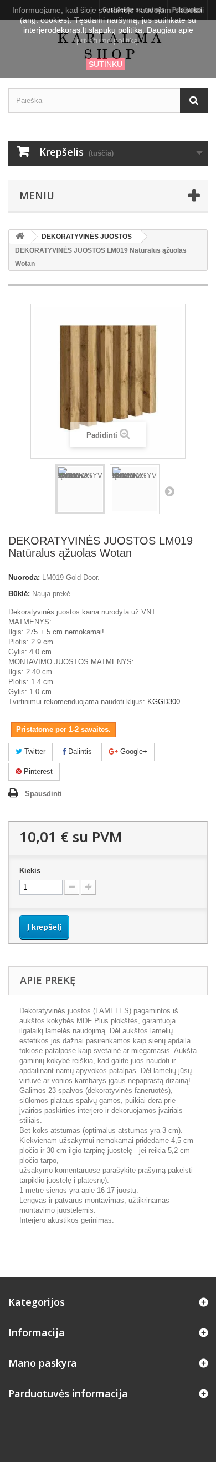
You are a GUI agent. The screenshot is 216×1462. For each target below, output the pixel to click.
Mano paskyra (42, 1362)
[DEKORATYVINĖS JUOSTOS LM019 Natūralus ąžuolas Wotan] (80, 489)
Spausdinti (43, 793)
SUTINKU (105, 64)
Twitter (33, 751)
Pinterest (37, 771)
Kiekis (29, 870)
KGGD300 (163, 701)
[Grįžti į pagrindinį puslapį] (19, 237)
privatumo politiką (107, 40)
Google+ (132, 751)
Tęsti (169, 490)
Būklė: (19, 593)
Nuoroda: (24, 577)
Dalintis (79, 751)
